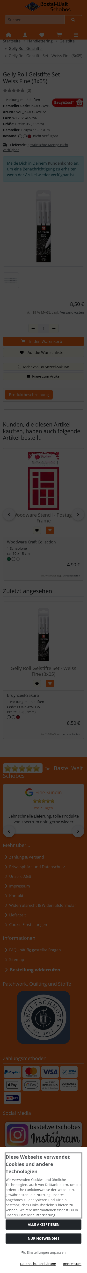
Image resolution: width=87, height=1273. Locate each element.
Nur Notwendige (43, 1238)
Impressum (72, 1263)
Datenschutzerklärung (38, 1263)
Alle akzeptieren (43, 1224)
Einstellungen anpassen (46, 1252)
